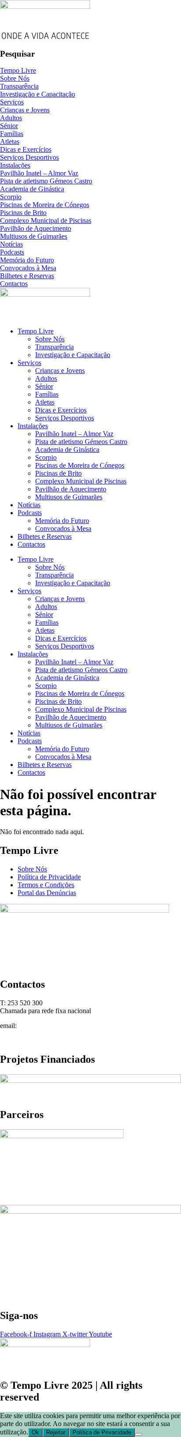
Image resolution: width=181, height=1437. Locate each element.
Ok (35, 1432)
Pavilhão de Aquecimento (70, 489)
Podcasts (30, 512)
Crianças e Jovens (60, 370)
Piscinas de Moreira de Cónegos (79, 465)
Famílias (46, 394)
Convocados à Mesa (63, 528)
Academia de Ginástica (67, 449)
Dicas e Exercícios (61, 410)
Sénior (44, 386)
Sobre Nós (50, 339)
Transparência (54, 347)
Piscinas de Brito (58, 473)
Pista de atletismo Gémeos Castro (81, 441)
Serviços (29, 362)
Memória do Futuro (62, 520)
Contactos (31, 544)
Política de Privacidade (101, 1432)
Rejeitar (55, 1432)
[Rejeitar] (138, 1434)
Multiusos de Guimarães (68, 497)
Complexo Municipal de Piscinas (81, 481)
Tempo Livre (36, 331)
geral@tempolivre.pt (46, 1025)
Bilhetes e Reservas (45, 536)
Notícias (29, 505)
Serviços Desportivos (64, 418)
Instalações (33, 426)
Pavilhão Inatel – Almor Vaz (74, 433)
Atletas (44, 402)
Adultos (46, 378)
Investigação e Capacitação (72, 354)
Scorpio (46, 457)
